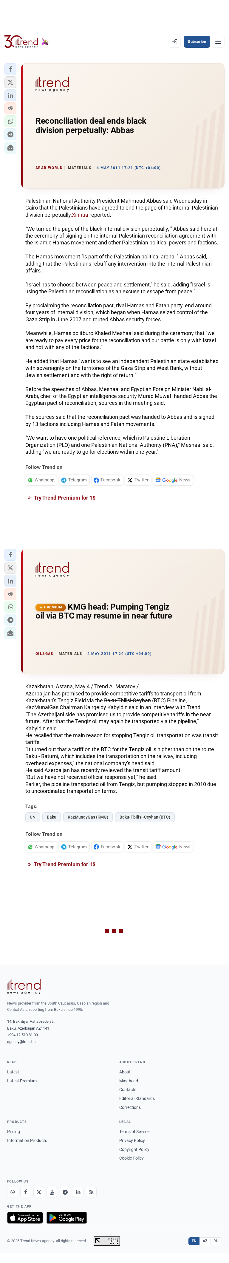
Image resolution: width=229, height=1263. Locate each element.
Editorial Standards (137, 1098)
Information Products (27, 1140)
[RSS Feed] (91, 1192)
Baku (51, 817)
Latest (13, 1072)
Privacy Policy (132, 1140)
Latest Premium (22, 1080)
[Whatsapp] (12, 1192)
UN (32, 817)
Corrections (130, 1107)
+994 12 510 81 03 (22, 1035)
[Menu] (218, 42)
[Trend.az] (26, 41)
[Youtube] (52, 1192)
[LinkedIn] (78, 1192)
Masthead (128, 1080)
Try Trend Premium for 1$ (64, 498)
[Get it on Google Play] (67, 1218)
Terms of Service (134, 1131)
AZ (205, 1241)
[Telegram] (65, 1192)
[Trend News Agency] (24, 986)
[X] (38, 1192)
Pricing (13, 1131)
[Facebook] (25, 1192)
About (125, 1072)
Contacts (127, 1089)
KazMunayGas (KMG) (88, 817)
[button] (10, 69)
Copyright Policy (134, 1149)
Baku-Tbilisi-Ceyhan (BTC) (145, 817)
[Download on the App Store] (25, 1218)
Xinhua (80, 215)
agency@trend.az (21, 1041)
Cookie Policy (131, 1158)
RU (216, 1241)
